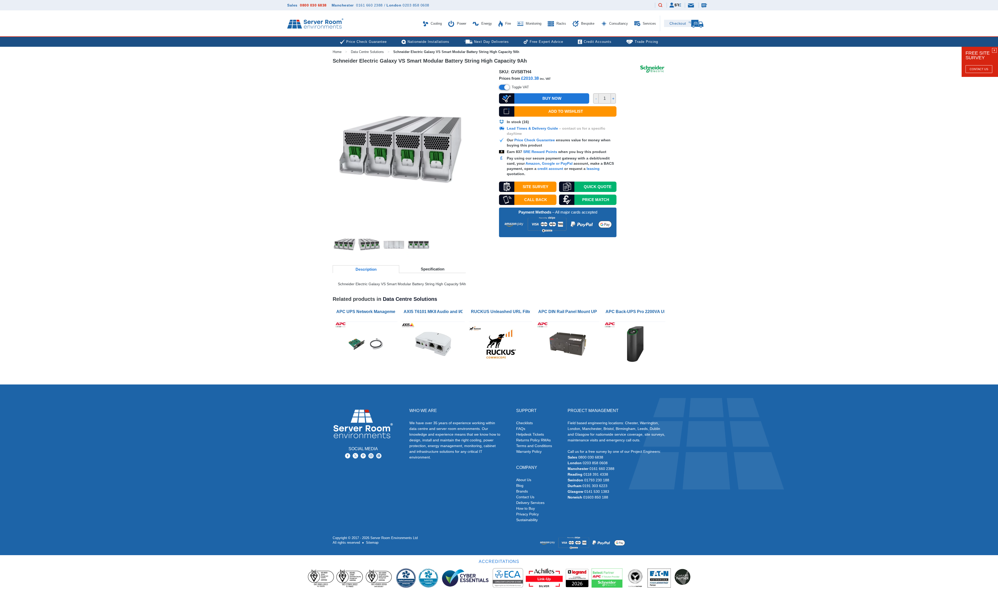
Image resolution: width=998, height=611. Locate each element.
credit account (550, 169)
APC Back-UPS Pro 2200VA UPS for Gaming (636, 311)
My (675, 5)
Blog (519, 485)
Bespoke (587, 23)
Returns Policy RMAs (533, 440)
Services (649, 23)
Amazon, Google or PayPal (549, 163)
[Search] (660, 5)
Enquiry (704, 5)
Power (461, 23)
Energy (486, 23)
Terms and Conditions (534, 446)
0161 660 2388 (369, 5)
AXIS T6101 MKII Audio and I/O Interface (434, 311)
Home (337, 52)
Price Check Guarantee (534, 140)
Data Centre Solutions (367, 52)
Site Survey (535, 186)
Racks (560, 23)
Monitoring (533, 23)
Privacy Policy (527, 514)
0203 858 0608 (416, 5)
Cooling (436, 23)
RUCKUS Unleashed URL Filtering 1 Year (501, 311)
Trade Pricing (646, 42)
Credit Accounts (598, 42)
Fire (507, 23)
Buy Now (551, 98)
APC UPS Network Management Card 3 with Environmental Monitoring (366, 311)
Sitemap (372, 542)
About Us (523, 480)
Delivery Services (530, 503)
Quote (598, 186)
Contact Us (979, 69)
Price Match (595, 199)
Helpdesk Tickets (530, 434)
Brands (522, 491)
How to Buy (525, 508)
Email (691, 5)
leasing (593, 169)
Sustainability (527, 520)
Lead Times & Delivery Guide (532, 128)
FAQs (520, 429)
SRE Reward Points (540, 152)
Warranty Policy (529, 451)
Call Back (535, 199)
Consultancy (618, 23)
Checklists (524, 423)
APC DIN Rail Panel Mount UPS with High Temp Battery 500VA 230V (568, 311)
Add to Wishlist (565, 111)
